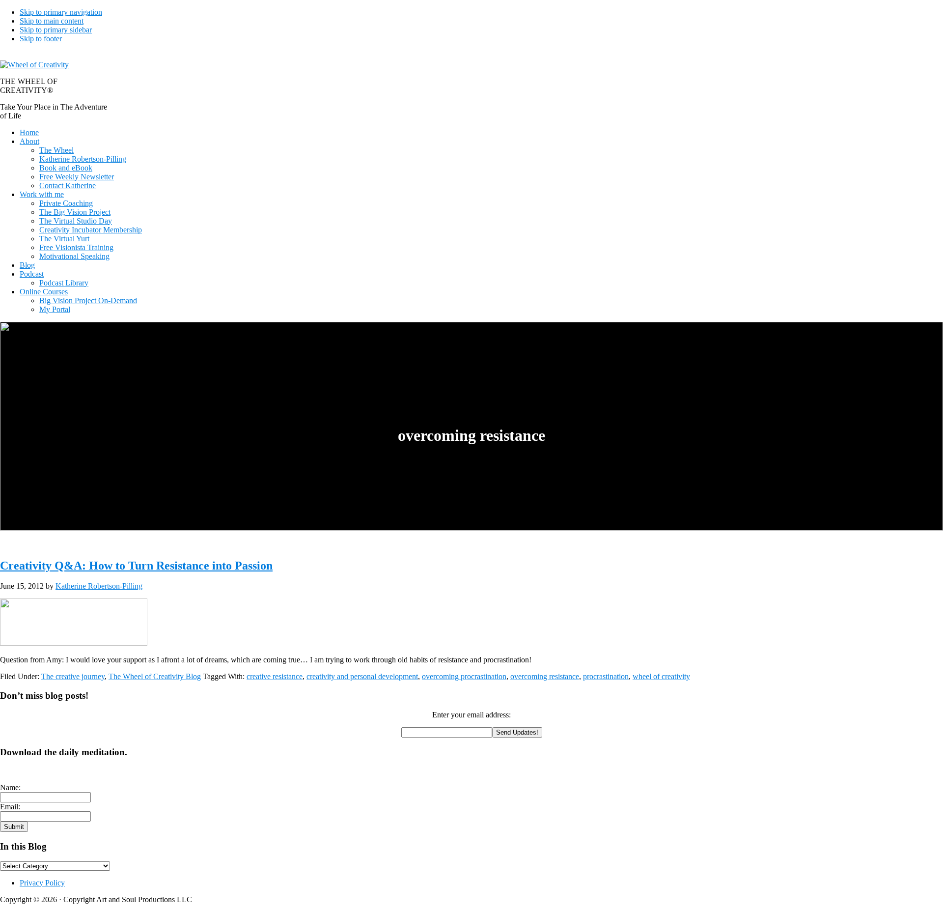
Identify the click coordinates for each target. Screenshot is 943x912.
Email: (10, 806)
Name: (10, 787)
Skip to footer (41, 38)
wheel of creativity (661, 676)
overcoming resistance (544, 676)
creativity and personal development (362, 676)
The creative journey (73, 676)
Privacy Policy (42, 883)
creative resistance (275, 676)
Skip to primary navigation (61, 12)
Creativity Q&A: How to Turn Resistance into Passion (136, 565)
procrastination (606, 676)
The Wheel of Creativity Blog (155, 676)
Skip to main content (51, 21)
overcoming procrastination (464, 676)
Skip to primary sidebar (56, 30)
